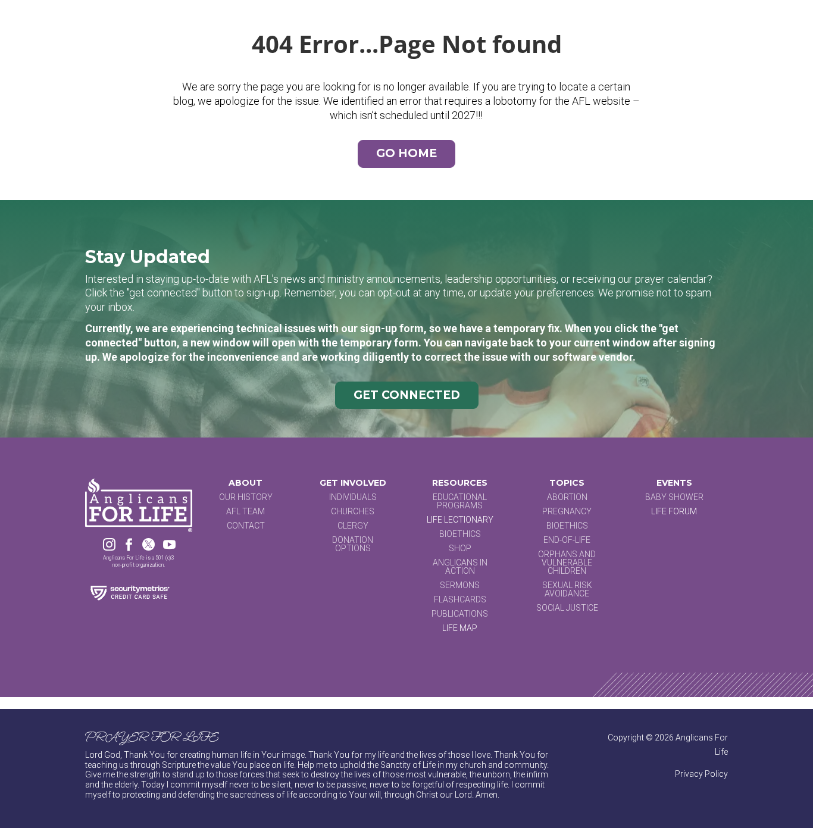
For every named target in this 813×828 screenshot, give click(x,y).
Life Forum (674, 511)
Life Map (459, 628)
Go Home (406, 153)
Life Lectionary (460, 519)
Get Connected (407, 395)
